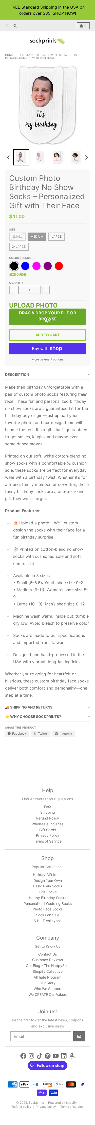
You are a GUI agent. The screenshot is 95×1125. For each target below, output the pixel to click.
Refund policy (21, 1107)
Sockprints (36, 1102)
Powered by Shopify (62, 1102)
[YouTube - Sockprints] (56, 1056)
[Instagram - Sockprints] (31, 1056)
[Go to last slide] (8, 157)
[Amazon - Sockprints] (72, 1056)
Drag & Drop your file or (47, 315)
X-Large (19, 247)
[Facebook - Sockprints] (23, 1056)
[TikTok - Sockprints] (39, 1056)
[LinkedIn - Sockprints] (64, 1056)
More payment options (47, 359)
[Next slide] (86, 157)
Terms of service (72, 1107)
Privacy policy (46, 1107)
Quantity (16, 282)
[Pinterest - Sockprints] (48, 1056)
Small (17, 236)
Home (9, 55)
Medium (37, 236)
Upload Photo (33, 306)
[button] (21, 157)
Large (56, 236)
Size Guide (17, 274)
